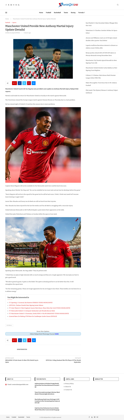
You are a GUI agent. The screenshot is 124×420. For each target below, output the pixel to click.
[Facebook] (6, 5)
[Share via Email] (34, 83)
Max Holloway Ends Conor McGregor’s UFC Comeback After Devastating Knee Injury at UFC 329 (47, 401)
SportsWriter (22, 349)
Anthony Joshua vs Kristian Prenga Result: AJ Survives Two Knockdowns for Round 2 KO (47, 385)
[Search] (118, 5)
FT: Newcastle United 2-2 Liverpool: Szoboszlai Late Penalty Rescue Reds (32, 311)
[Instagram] (11, 5)
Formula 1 (81, 12)
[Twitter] (8, 5)
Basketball (57, 12)
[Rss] (18, 5)
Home (41, 12)
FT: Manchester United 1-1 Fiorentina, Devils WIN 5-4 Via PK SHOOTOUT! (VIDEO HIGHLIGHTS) (39, 313)
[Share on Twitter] (24, 83)
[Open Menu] (6, 12)
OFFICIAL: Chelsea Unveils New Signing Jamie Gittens (26, 305)
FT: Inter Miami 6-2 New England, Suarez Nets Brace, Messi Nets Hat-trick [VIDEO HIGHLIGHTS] (39, 308)
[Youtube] (13, 5)
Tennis (66, 12)
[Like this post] (15, 83)
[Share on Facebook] (20, 83)
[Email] (16, 5)
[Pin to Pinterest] (29, 83)
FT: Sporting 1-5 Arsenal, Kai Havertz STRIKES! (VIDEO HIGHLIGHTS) (30, 302)
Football (48, 12)
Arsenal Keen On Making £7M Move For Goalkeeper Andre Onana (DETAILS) (33, 316)
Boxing (73, 12)
